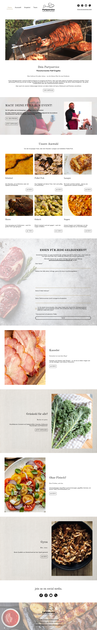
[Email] (86, 5)
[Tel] (90, 5)
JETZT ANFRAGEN (11, 124)
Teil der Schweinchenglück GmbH (48, 619)
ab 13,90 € (58, 231)
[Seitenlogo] (48, 7)
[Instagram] (82, 5)
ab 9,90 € (59, 189)
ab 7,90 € (29, 231)
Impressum (44, 625)
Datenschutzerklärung (55, 625)
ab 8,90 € (29, 189)
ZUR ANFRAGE (48, 90)
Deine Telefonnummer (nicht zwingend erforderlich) (50, 298)
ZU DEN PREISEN (11, 118)
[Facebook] (78, 5)
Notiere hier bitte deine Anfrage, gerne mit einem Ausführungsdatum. (56, 271)
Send (63, 318)
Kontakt (37, 625)
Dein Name (39, 263)
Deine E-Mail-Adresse (42, 291)
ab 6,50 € (88, 231)
